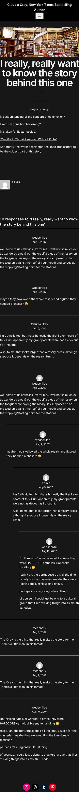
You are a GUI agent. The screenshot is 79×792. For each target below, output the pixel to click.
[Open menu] (39, 16)
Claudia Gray (39, 324)
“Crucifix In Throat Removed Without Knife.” (28, 139)
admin (46, 483)
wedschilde (39, 237)
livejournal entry (39, 109)
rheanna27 (40, 628)
